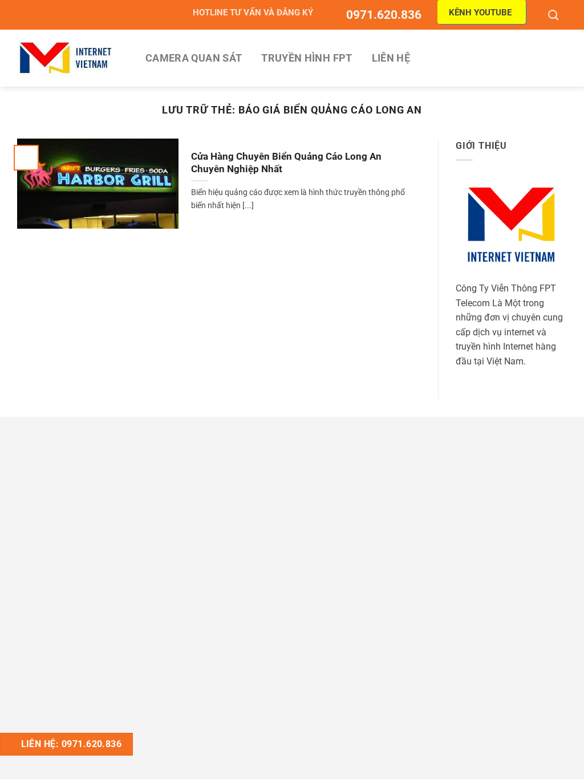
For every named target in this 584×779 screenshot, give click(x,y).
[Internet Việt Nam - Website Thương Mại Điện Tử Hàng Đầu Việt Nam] (66, 58)
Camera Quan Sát (193, 58)
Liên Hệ (391, 58)
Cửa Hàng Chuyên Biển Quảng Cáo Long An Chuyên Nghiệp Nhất (286, 163)
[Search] (554, 15)
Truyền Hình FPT (306, 58)
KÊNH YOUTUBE (480, 12)
